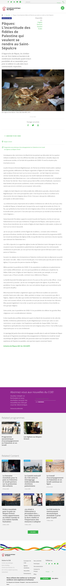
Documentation (38, 566)
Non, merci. (55, 578)
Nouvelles (8, 15)
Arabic (40, 29)
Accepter (45, 578)
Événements (27, 573)
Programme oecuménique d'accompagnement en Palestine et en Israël (24, 147)
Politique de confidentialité (16, 408)
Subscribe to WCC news (13, 136)
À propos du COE (27, 562)
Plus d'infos (13, 584)
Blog (35, 574)
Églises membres (26, 567)
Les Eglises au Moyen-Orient (12, 149)
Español (39, 27)
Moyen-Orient (8, 141)
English (40, 22)
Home (2, 15)
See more (33, 532)
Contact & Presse (37, 570)
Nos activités (37, 561)
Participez (37, 563)
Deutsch (39, 24)
